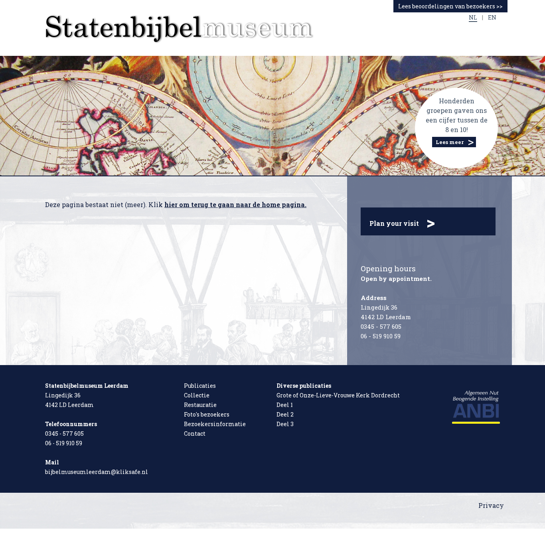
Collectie (196, 395)
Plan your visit (402, 222)
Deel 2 (285, 414)
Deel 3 (285, 424)
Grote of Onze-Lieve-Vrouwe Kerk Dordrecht (338, 395)
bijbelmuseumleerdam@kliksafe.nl (96, 472)
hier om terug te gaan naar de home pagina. (235, 204)
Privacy (491, 505)
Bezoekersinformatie (215, 424)
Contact (194, 433)
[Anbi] (476, 406)
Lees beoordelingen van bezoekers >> (450, 6)
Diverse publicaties (303, 385)
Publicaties (200, 385)
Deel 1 (284, 405)
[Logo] (179, 28)
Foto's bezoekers (206, 414)
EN (492, 17)
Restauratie (200, 405)
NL (473, 17)
